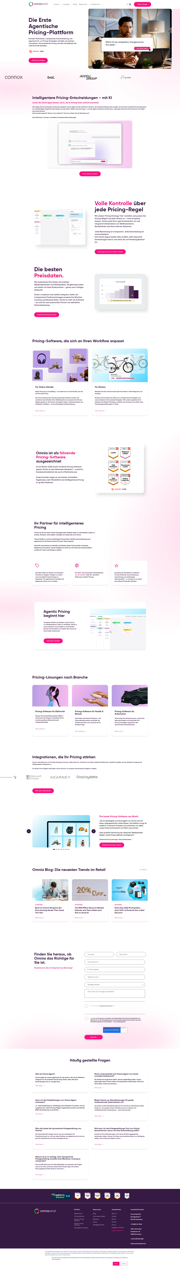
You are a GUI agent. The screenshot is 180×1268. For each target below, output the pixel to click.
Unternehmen (95, 4)
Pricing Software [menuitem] (79, 1216)
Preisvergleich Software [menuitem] (81, 1228)
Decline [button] (124, 1263)
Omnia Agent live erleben (90, 174)
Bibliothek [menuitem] (96, 1219)
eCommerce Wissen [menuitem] (99, 1216)
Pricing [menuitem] (114, 1225)
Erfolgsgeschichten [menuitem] (98, 1225)
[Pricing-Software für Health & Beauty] (90, 710)
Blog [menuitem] (94, 1213)
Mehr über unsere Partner (43, 791)
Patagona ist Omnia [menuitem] (118, 1227)
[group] (50, 901)
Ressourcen (83, 4)
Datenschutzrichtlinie (106, 1006)
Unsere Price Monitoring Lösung (46, 314)
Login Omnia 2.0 (117, 1230)
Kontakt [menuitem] (114, 1222)
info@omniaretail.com (138, 1244)
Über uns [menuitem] (114, 1213)
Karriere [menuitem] (114, 1216)
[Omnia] (38, 4)
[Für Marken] (120, 382)
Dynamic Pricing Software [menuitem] (79, 1219)
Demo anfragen (142, 4)
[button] (29, 831)
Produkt (56, 4)
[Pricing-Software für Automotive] (130, 710)
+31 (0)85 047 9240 (136, 1224)
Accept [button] (116, 1263)
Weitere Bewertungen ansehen (111, 845)
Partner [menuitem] (114, 1219)
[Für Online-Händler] (60, 382)
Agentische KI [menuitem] (78, 1213)
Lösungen (66, 4)
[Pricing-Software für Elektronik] (50, 710)
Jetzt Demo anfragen (38, 60)
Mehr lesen (40, 1085)
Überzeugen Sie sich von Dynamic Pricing (110, 252)
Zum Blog (143, 869)
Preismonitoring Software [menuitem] (78, 1224)
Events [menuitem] (95, 1222)
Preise (75, 4)
